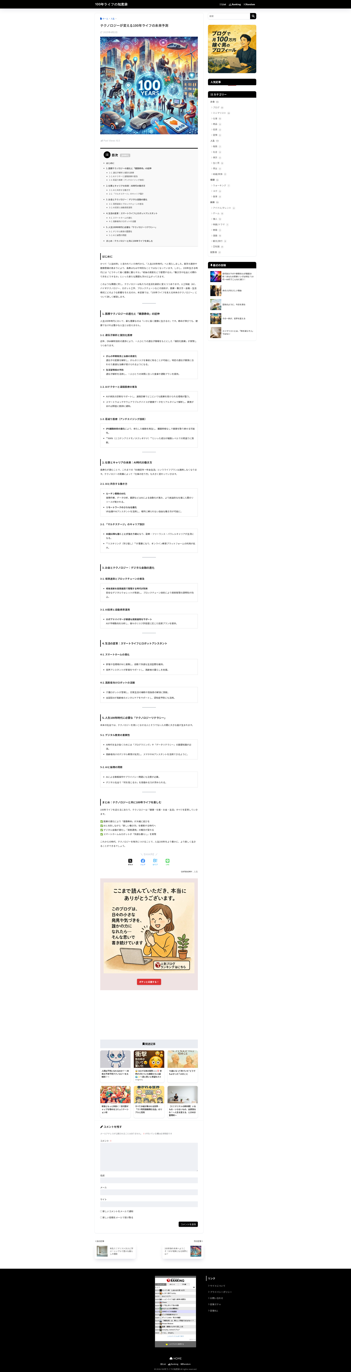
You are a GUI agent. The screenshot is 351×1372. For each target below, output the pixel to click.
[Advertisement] (149, 1015)
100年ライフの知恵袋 (111, 4)
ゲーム (218, 213)
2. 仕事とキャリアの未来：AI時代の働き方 (125, 185)
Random (250, 4)
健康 (214, 179)
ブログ (218, 107)
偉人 (217, 218)
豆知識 (218, 246)
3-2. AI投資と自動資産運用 (120, 207)
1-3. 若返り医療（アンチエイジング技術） (127, 179)
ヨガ (216, 190)
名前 (102, 1175)
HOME (177, 1358)
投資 (216, 129)
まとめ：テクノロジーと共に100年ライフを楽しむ (129, 240)
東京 (216, 157)
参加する (192, 1339)
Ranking (236, 4)
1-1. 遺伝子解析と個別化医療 (121, 172)
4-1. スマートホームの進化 (120, 217)
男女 (216, 168)
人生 (196, 871)
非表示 (125, 155)
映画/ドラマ (220, 224)
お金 (214, 101)
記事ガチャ (215, 1304)
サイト (103, 1199)
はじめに (110, 163)
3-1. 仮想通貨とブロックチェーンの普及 (126, 203)
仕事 (217, 118)
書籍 (216, 229)
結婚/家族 (219, 174)
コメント (106, 1140)
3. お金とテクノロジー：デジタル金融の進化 (126, 199)
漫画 (217, 235)
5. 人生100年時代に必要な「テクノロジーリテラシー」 (131, 227)
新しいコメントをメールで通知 (118, 1211)
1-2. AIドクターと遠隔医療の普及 (123, 176)
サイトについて (217, 1285)
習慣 (216, 135)
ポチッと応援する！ (149, 981)
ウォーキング (221, 185)
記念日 (215, 252)
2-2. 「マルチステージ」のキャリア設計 (126, 193)
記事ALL (214, 1310)
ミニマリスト (221, 112)
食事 (216, 196)
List (224, 4)
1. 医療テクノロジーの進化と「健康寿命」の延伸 (128, 168)
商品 (216, 124)
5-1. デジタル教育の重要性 (120, 231)
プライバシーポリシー (221, 1292)
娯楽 (214, 202)
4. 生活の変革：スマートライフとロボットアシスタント (132, 213)
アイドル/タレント (223, 207)
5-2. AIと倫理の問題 (117, 235)
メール (103, 1187)
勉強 (216, 146)
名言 (216, 152)
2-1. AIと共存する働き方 (119, 190)
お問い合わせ (216, 1298)
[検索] (253, 16)
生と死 (218, 163)
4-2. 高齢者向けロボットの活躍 (122, 221)
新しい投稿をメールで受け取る (118, 1217)
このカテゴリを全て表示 (175, 1336)
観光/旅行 (219, 241)
